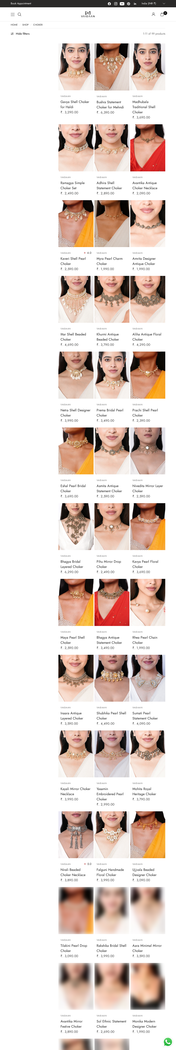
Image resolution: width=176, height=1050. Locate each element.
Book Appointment (21, 3)
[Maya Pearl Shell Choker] (75, 602)
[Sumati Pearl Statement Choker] (147, 678)
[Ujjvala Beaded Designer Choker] (147, 834)
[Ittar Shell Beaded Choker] (75, 299)
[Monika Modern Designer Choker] (147, 986)
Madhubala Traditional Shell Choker (143, 107)
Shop (25, 25)
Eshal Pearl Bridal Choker (73, 488)
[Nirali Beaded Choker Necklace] (75, 834)
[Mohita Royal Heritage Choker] (147, 753)
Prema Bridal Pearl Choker (110, 413)
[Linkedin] (135, 3)
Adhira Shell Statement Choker (109, 185)
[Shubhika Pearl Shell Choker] (111, 678)
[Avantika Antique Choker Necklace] (147, 147)
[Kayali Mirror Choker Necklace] (75, 753)
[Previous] (61, 67)
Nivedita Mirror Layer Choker (147, 488)
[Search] (19, 14)
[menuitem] (21, 3)
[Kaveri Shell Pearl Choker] (75, 223)
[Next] (90, 67)
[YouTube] (122, 3)
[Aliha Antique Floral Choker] (147, 299)
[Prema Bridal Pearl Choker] (111, 375)
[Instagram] (115, 3)
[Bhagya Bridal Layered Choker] (75, 526)
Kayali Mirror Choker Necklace (75, 791)
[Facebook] (109, 3)
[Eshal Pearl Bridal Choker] (75, 450)
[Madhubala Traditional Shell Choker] (147, 66)
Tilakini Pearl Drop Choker (74, 948)
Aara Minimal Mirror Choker (147, 948)
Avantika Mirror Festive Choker (71, 1024)
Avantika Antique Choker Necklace (144, 185)
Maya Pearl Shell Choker (73, 640)
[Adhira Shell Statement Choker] (111, 147)
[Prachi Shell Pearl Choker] (147, 375)
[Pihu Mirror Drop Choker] (111, 526)
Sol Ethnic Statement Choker (111, 1024)
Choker (37, 25)
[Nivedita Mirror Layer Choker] (147, 450)
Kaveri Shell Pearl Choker (73, 261)
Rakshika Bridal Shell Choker (111, 948)
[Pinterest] (128, 3)
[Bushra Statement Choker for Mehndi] (111, 67)
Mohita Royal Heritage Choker (144, 791)
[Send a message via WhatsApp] (168, 1042)
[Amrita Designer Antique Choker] (147, 223)
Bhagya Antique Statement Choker (109, 640)
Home (14, 25)
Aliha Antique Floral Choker (146, 337)
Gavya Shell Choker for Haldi (75, 104)
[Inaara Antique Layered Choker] (75, 678)
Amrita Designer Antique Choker (144, 261)
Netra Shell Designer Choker (75, 413)
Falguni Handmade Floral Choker (110, 872)
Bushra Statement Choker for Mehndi (110, 105)
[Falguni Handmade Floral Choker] (111, 834)
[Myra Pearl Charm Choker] (111, 223)
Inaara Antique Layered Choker (72, 716)
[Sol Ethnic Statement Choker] (111, 986)
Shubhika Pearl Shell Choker (111, 716)
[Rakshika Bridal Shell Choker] (111, 910)
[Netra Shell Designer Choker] (75, 375)
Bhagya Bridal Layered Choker (72, 564)
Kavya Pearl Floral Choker (145, 564)
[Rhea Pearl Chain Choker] (147, 602)
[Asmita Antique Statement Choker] (111, 450)
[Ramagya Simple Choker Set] (75, 147)
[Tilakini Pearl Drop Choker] (75, 910)
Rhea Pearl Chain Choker (144, 640)
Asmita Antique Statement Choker (109, 488)
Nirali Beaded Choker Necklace (73, 872)
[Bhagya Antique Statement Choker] (111, 602)
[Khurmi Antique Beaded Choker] (111, 299)
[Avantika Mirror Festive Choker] (75, 986)
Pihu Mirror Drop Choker (109, 564)
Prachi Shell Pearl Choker (145, 413)
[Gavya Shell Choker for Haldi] (75, 66)
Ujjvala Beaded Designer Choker (144, 872)
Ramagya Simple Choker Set (73, 185)
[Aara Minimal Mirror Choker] (147, 910)
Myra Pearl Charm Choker (110, 261)
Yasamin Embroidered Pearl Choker (110, 794)
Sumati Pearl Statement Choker (145, 716)
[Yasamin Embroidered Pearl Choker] (111, 753)
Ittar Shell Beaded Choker (73, 337)
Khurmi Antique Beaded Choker (108, 337)
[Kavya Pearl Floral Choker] (147, 526)
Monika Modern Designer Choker (144, 1024)
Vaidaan (66, 96)
